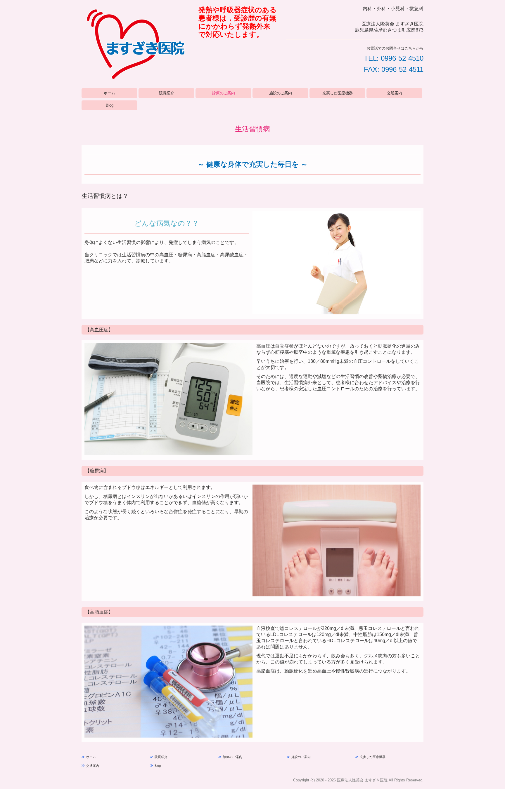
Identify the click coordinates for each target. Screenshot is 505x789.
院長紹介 (166, 93)
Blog (109, 105)
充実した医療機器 (337, 93)
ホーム (109, 93)
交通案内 (394, 93)
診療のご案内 (223, 93)
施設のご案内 (280, 93)
